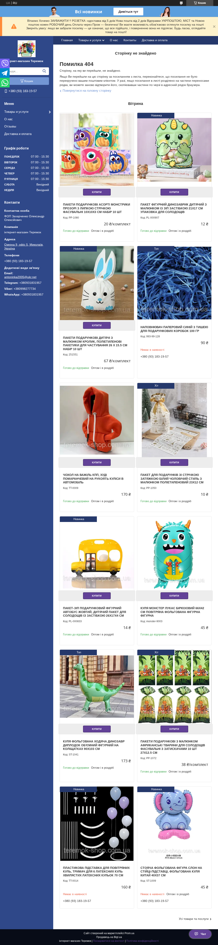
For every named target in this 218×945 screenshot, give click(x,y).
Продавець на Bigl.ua (109, 937)
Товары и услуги (16, 111)
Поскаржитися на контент (108, 940)
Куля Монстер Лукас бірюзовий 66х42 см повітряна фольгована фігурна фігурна (172, 611)
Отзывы (10, 126)
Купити (97, 192)
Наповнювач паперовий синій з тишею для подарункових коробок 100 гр (174, 329)
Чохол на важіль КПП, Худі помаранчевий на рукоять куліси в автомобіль (93, 478)
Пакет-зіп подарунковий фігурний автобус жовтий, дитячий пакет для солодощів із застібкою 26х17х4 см (94, 611)
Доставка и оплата (18, 134)
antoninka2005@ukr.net (20, 277)
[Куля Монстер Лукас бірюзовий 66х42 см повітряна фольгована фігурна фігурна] (174, 553)
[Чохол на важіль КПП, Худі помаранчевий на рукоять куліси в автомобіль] (97, 420)
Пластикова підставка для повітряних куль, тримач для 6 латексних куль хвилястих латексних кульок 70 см (96, 871)
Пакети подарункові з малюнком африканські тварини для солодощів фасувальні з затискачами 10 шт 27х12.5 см (173, 747)
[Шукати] (44, 71)
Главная (67, 40)
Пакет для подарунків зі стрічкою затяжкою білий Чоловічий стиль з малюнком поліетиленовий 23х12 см (172, 478)
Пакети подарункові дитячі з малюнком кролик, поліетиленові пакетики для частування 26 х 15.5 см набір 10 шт (95, 343)
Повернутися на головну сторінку (87, 90)
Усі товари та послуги (194, 918)
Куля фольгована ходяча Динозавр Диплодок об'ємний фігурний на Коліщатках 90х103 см (94, 745)
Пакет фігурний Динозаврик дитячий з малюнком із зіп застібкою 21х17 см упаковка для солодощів (174, 208)
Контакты (129, 40)
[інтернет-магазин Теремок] (27, 48)
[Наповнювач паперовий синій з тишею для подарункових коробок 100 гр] (174, 283)
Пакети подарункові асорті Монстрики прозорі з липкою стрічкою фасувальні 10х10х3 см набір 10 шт (96, 208)
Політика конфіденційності (142, 940)
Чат (203, 934)
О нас (8, 119)
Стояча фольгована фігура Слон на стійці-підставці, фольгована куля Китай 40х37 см (171, 871)
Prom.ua (129, 933)
